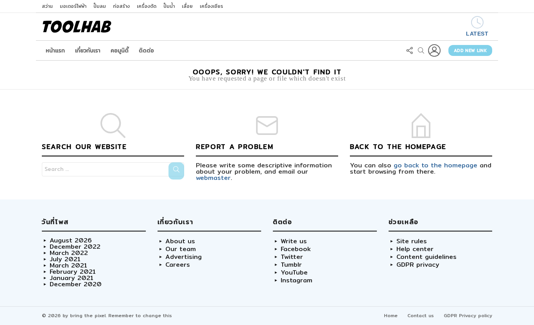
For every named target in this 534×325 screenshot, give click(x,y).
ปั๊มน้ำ (169, 6)
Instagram (296, 280)
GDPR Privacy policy (468, 315)
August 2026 (71, 240)
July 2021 (65, 259)
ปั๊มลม (99, 6)
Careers (177, 265)
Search (176, 171)
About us (180, 241)
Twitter (292, 257)
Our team (180, 249)
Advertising (183, 257)
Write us (294, 241)
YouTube (294, 273)
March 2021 (68, 265)
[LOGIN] (434, 50)
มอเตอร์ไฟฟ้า (73, 6)
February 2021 (73, 272)
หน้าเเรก (55, 50)
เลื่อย (187, 6)
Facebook (296, 249)
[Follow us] (409, 50)
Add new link (470, 50)
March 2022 (69, 253)
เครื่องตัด (146, 6)
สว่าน (47, 6)
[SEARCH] (421, 50)
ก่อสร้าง (121, 6)
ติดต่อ (146, 50)
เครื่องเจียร (211, 6)
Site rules (411, 241)
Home (391, 315)
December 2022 (75, 247)
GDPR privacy (417, 265)
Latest (477, 34)
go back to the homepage (435, 165)
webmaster (213, 178)
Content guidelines (426, 257)
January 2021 (71, 278)
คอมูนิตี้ (120, 50)
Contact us (420, 315)
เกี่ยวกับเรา (87, 50)
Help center (415, 249)
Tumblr (291, 265)
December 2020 (76, 284)
